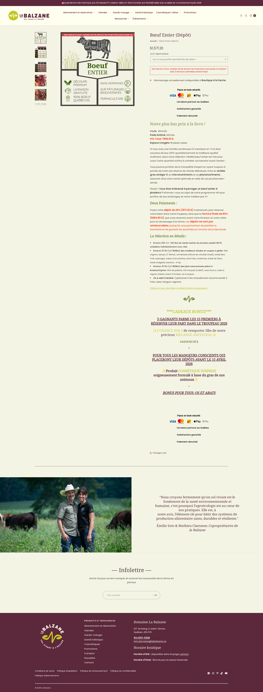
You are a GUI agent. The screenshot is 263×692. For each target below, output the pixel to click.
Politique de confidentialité (123, 671)
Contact (89, 662)
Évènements (139, 18)
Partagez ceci (159, 453)
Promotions (190, 12)
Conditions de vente (44, 671)
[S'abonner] (156, 595)
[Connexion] (241, 15)
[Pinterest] (217, 673)
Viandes (102, 12)
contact (184, 654)
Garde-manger (121, 12)
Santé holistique (144, 12)
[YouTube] (226, 673)
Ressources (121, 18)
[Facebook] (208, 673)
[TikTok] (222, 673)
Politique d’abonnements (47, 675)
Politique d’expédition (67, 671)
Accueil (153, 41)
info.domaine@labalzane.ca (150, 641)
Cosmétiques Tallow (167, 12)
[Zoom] (98, 69)
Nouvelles (89, 658)
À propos (89, 653)
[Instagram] (213, 673)
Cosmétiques (92, 644)
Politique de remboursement (94, 671)
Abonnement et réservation (78, 12)
